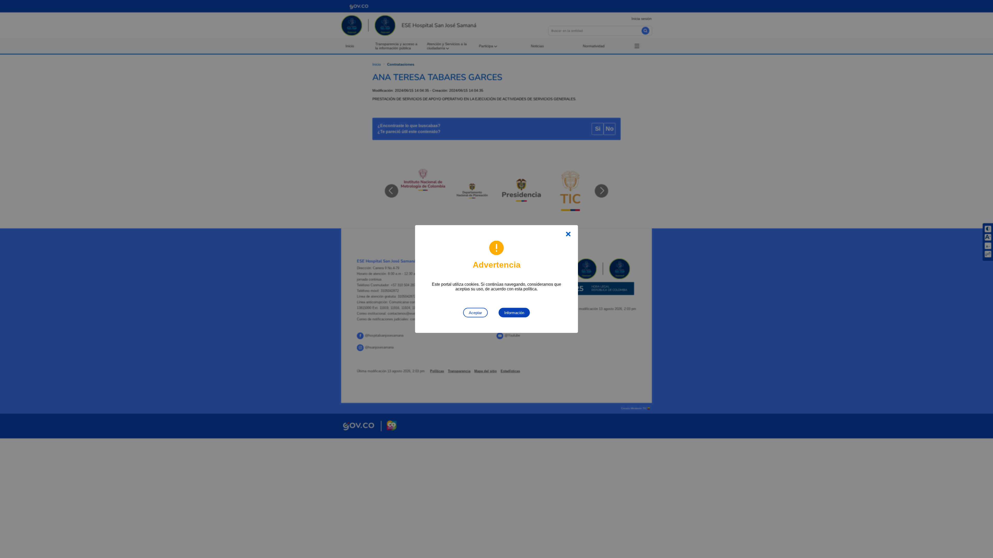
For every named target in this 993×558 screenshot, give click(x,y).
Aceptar (475, 313)
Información (514, 313)
